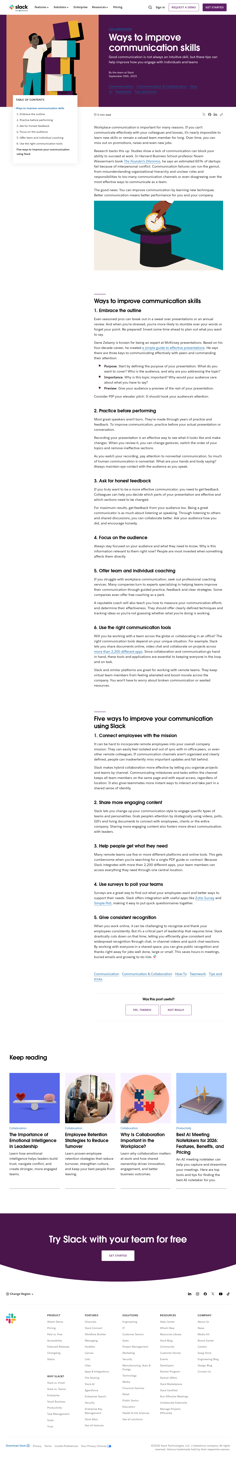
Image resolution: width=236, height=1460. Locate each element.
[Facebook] (209, 114)
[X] (213, 1294)
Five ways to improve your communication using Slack (43, 152)
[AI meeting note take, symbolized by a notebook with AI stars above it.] (201, 1098)
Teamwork (123, 91)
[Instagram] (197, 1294)
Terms (48, 1446)
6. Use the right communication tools (40, 143)
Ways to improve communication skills (40, 108)
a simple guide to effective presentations (173, 348)
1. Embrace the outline (31, 114)
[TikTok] (228, 1294)
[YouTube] (220, 1294)
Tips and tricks (145, 91)
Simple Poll (102, 903)
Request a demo (184, 7)
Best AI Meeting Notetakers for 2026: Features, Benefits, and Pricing (200, 1143)
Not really (176, 1010)
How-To (181, 974)
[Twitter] (204, 114)
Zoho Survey (205, 898)
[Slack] (18, 7)
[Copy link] (221, 114)
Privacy (37, 1446)
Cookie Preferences (66, 1446)
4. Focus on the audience (32, 131)
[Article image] (34, 1098)
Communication (121, 86)
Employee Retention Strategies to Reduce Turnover (86, 1140)
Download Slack (16, 1445)
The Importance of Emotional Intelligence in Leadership (32, 1140)
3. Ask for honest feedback (33, 126)
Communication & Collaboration (162, 86)
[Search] (150, 8)
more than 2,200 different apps (118, 651)
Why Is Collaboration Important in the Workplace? (142, 1140)
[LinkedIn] (215, 114)
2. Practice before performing (35, 120)
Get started (215, 7)
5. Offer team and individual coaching (40, 137)
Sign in (160, 7)
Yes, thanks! (142, 1010)
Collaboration (120, 29)
